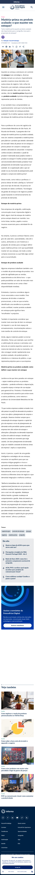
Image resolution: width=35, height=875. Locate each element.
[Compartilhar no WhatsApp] (16, 46)
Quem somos (21, 823)
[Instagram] (3, 817)
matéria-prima (13, 535)
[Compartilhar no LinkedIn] (9, 46)
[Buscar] (32, 7)
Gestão (3, 843)
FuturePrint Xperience (24, 827)
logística (4, 535)
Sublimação (4, 839)
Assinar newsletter (17, 625)
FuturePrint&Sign (6, 823)
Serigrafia (20, 835)
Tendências (4, 831)
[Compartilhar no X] (13, 46)
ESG (19, 843)
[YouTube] (17, 817)
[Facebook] (7, 817)
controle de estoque (18, 531)
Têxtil (3, 835)
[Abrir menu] (3, 7)
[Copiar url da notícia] (3, 46)
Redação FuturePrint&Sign (11, 40)
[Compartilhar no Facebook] (20, 46)
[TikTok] (22, 817)
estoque (28, 531)
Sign (19, 839)
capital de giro (6, 531)
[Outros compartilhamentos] (23, 46)
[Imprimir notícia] (6, 46)
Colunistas (4, 847)
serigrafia (22, 535)
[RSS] (26, 817)
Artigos (3, 17)
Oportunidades (22, 831)
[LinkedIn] (12, 817)
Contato (3, 827)
